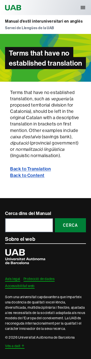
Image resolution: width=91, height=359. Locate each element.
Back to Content (27, 175)
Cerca (70, 225)
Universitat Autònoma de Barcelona (14, 7)
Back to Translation (30, 169)
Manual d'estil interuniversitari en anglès (44, 21)
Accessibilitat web (20, 286)
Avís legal (12, 279)
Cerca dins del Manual (28, 213)
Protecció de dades (39, 279)
